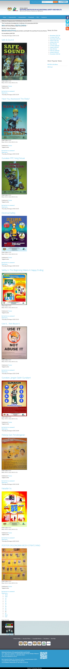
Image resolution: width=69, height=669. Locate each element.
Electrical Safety (8, 212)
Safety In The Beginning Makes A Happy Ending (22, 270)
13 (5, 598)
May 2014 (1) (53, 49)
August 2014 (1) (54, 47)
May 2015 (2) (53, 44)
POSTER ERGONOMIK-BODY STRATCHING (21, 545)
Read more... (5, 93)
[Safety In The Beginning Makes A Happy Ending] (14, 289)
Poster (10, 86)
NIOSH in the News (53, 64)
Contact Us (44, 17)
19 (5, 608)
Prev (6, 596)
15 (5, 601)
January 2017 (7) (54, 42)
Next (6, 615)
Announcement (22, 17)
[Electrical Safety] (14, 233)
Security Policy (26, 638)
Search (55, 2)
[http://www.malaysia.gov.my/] (21, 643)
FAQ (38, 17)
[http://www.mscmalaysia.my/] (30, 643)
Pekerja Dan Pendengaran (13, 434)
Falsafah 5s (6, 488)
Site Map (53, 638)
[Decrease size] (12, 632)
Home (4, 17)
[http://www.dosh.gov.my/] (39, 643)
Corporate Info (12, 17)
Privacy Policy (17, 638)
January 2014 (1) (54, 52)
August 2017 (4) (54, 40)
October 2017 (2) (54, 37)
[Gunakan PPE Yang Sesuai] (14, 177)
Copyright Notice (36, 638)
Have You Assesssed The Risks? (16, 98)
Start (6, 595)
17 (5, 605)
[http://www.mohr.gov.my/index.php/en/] (35, 643)
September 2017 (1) (55, 39)
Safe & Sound (8, 39)
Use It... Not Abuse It (11, 323)
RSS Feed (50, 67)
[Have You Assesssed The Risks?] (14, 120)
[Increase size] (7, 632)
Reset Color (9, 626)
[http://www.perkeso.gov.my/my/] (44, 643)
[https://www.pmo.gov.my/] (25, 643)
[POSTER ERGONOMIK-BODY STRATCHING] (14, 564)
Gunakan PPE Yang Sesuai (13, 158)
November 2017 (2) (55, 35)
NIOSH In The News (20, 25)
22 (5, 613)
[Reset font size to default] (9, 632)
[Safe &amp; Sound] (14, 61)
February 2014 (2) (54, 50)
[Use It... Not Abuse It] (14, 342)
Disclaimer (46, 638)
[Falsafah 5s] (14, 509)
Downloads (31, 17)
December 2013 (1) (55, 54)
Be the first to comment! (8, 91)
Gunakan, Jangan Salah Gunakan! (16, 377)
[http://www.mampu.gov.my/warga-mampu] (49, 643)
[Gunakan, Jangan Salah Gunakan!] (14, 398)
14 (5, 600)
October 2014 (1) (54, 45)
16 (5, 603)
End (6, 616)
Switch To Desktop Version (34, 668)
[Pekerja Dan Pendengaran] (14, 453)
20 (5, 610)
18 (5, 606)
